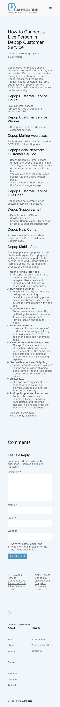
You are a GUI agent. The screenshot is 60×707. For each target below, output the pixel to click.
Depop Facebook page (37, 162)
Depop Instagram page (28, 185)
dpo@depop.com (20, 218)
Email (12, 518)
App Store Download (22, 412)
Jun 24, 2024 (14, 53)
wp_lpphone (33, 53)
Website (12, 531)
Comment (14, 472)
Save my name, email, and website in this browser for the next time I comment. (29, 547)
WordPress (27, 701)
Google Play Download (23, 415)
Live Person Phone (19, 624)
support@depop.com (36, 223)
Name (12, 505)
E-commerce (16, 56)
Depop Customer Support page (26, 239)
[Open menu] (50, 8)
